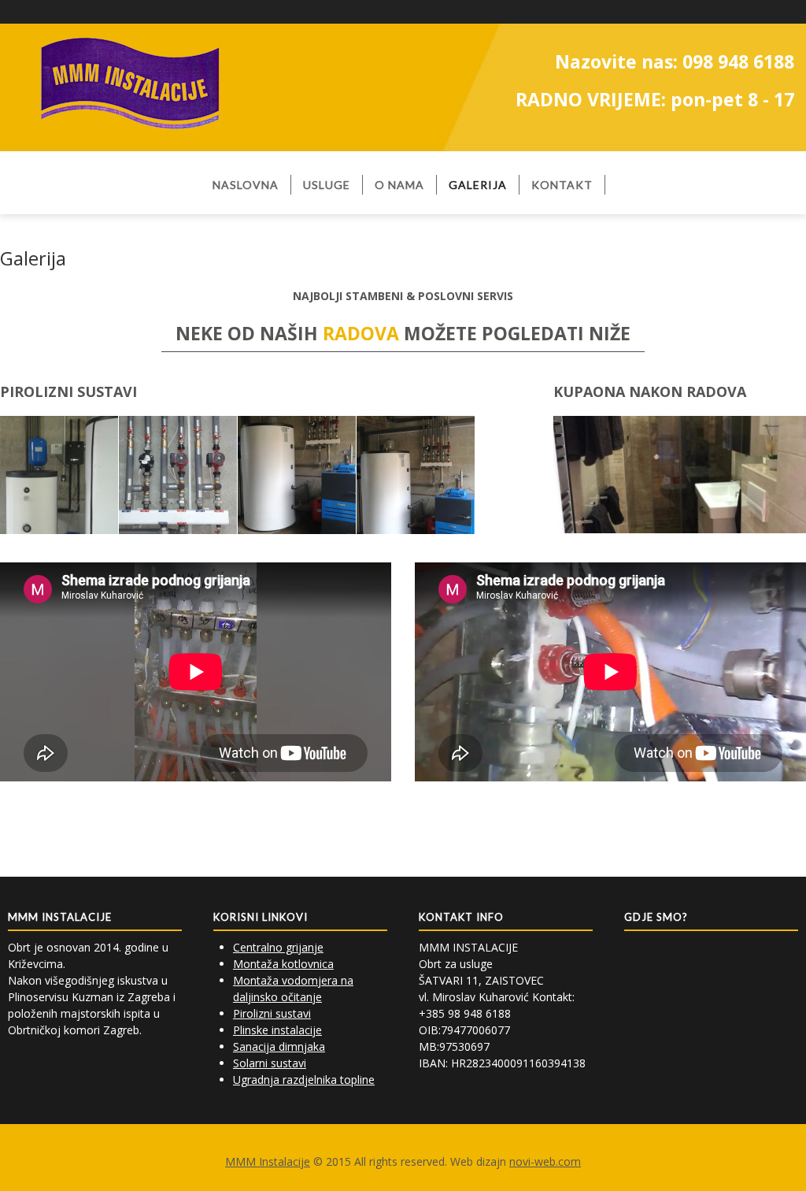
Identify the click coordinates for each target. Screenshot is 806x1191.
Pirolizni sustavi (272, 1013)
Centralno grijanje (278, 947)
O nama (399, 184)
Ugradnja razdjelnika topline (304, 1079)
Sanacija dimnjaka (279, 1046)
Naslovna (246, 184)
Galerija (478, 184)
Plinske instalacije (277, 1029)
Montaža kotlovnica (283, 963)
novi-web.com (545, 1161)
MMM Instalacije (267, 1161)
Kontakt (562, 184)
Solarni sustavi (269, 1063)
